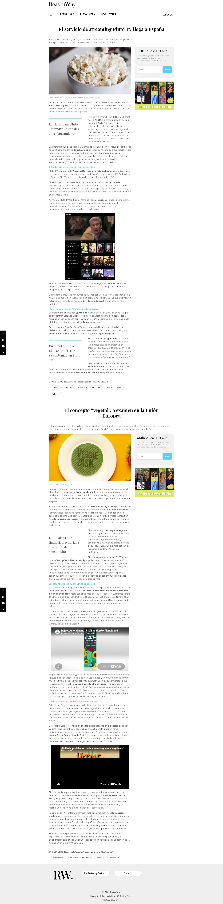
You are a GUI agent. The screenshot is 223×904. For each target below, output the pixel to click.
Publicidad (96, 387)
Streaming (82, 387)
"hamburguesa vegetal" (113, 563)
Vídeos (109, 387)
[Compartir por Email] (3, 346)
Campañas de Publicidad (79, 858)
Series (119, 387)
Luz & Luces (87, 14)
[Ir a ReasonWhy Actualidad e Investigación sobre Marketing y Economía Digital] (62, 4)
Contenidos (68, 387)
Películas (56, 394)
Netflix (111, 147)
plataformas (107, 102)
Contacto (128, 873)
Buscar (169, 15)
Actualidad (67, 14)
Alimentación (113, 858)
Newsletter (108, 14)
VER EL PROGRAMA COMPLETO (154, 107)
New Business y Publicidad (95, 873)
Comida (98, 858)
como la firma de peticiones (103, 837)
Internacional (58, 858)
